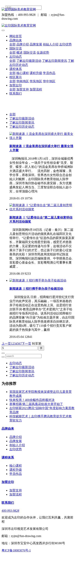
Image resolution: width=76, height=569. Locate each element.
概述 (19, 52)
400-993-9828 (10, 510)
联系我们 (15, 93)
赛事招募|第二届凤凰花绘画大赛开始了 (36, 404)
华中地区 (49, 81)
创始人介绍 (50, 44)
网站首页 (15, 36)
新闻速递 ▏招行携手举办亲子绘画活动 (36, 288)
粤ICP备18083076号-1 (16, 550)
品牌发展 (36, 44)
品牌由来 (15, 40)
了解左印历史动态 (21, 126)
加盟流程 (36, 89)
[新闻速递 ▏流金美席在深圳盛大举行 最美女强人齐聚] (41, 138)
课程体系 (15, 69)
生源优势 (43, 52)
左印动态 (15, 56)
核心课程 (22, 73)
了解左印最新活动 (28, 60)
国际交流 (15, 48)
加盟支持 (22, 89)
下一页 (26, 343)
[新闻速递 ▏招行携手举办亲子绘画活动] (37, 280)
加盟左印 (15, 85)
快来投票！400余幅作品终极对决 (32, 400)
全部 (12, 44)
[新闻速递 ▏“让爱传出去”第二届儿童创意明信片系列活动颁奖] (41, 209)
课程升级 (36, 73)
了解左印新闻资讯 (54, 60)
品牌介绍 (22, 44)
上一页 (6, 343)
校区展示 (15, 77)
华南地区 (22, 81)
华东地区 (36, 81)
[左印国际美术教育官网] (38, 9)
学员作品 (49, 73)
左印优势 (65, 44)
